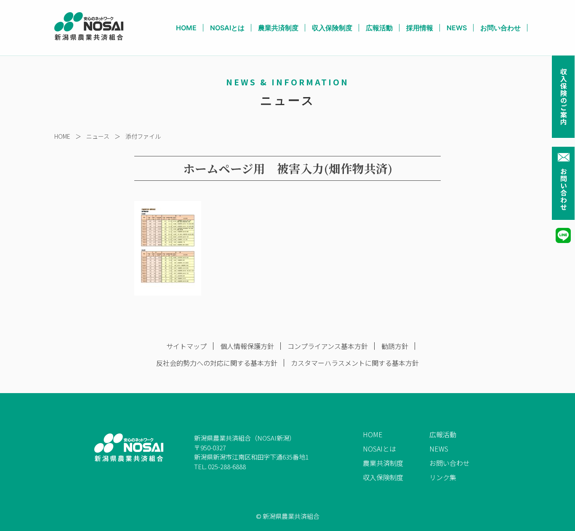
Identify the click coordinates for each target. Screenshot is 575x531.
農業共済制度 (278, 28)
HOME (186, 28)
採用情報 (419, 28)
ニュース (97, 136)
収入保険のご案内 (564, 96)
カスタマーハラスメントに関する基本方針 (355, 363)
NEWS (457, 28)
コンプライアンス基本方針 (328, 346)
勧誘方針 (394, 346)
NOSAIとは (227, 28)
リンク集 (442, 477)
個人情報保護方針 (247, 346)
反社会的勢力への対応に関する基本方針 (216, 363)
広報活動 (379, 28)
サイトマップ (186, 346)
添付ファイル (143, 136)
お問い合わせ (564, 189)
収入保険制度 (332, 28)
